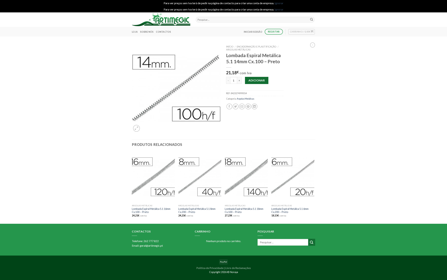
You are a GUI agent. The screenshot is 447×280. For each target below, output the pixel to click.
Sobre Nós (146, 31)
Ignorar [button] (278, 3)
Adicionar (256, 80)
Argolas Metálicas (238, 49)
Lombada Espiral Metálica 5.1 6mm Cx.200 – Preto (290, 210)
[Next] (314, 187)
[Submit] (311, 20)
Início (229, 46)
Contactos (163, 31)
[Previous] (132, 187)
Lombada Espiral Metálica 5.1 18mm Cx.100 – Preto (244, 210)
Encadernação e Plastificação (256, 46)
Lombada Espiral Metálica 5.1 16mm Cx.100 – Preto (151, 210)
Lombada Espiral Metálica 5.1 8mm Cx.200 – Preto (196, 210)
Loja (135, 31)
